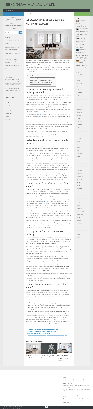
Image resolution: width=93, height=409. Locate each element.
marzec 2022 (79, 162)
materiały (52, 123)
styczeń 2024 (79, 121)
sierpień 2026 (79, 74)
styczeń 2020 (79, 237)
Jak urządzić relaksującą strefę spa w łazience (39, 333)
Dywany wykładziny (10, 110)
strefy (27, 243)
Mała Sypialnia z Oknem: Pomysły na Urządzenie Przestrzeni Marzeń (76, 398)
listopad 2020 (79, 208)
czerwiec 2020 (79, 223)
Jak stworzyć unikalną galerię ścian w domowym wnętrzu (42, 331)
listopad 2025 (79, 95)
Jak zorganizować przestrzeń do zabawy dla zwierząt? (41, 82)
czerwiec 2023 (79, 141)
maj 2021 (78, 191)
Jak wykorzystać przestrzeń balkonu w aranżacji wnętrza (74, 379)
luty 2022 (78, 165)
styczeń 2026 (79, 89)
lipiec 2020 (79, 220)
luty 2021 (78, 199)
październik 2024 (80, 109)
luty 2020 (78, 234)
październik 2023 (80, 130)
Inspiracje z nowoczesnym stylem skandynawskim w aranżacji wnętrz (76, 393)
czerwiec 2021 (79, 188)
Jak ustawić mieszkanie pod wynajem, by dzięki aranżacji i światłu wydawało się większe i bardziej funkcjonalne (13, 48)
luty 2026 (78, 86)
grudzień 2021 (79, 170)
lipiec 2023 (79, 138)
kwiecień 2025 (79, 101)
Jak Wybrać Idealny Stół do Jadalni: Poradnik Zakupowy (82, 22)
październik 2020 (80, 211)
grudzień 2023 (79, 124)
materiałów (46, 201)
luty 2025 (78, 103)
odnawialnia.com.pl (33, 27)
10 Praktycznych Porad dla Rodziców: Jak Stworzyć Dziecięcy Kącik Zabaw (82, 30)
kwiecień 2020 (79, 229)
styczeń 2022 (79, 167)
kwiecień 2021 (79, 194)
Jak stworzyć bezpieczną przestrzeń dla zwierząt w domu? (42, 77)
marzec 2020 (79, 231)
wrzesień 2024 (80, 112)
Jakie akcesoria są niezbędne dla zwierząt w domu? (41, 80)
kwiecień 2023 (79, 147)
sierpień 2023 (79, 135)
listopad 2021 (79, 173)
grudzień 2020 (79, 205)
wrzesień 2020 (80, 214)
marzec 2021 (79, 197)
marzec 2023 (79, 150)
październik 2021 (80, 176)
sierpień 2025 (79, 98)
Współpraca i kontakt (9, 10)
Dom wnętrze (29, 13)
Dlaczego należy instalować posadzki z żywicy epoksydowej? (75, 374)
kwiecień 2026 (79, 80)
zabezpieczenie (40, 114)
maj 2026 (78, 77)
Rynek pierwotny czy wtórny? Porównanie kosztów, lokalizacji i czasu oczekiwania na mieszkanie (13, 42)
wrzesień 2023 (80, 133)
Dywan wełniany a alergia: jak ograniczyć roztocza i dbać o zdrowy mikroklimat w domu (13, 53)
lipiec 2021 (79, 185)
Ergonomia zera (9, 113)
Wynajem (8, 119)
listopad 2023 (79, 127)
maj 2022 (78, 156)
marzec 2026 (79, 83)
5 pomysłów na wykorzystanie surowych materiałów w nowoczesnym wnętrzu (47, 335)
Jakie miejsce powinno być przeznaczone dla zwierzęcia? (42, 78)
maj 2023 (78, 144)
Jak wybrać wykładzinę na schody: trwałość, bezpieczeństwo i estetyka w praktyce (12, 67)
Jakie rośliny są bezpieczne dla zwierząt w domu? (40, 84)
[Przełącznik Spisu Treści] (53, 75)
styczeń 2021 (79, 202)
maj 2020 (78, 226)
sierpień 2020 (79, 217)
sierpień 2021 (79, 182)
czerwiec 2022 (79, 153)
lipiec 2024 (79, 115)
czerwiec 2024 (79, 118)
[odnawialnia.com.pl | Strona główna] (30, 4)
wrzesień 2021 (80, 179)
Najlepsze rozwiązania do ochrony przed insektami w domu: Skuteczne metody (63, 357)
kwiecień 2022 (79, 159)
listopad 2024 (79, 106)
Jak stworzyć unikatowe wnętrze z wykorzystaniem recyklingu (43, 329)
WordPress (8, 408)
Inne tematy (8, 116)
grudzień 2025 (79, 92)
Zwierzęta (56, 114)
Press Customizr (17, 408)
